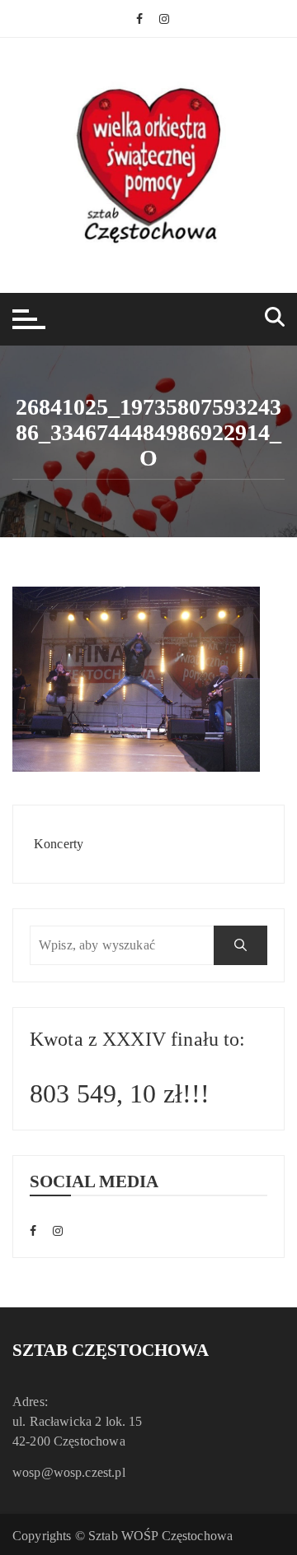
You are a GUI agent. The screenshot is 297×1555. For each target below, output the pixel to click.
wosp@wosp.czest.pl (68, 1472)
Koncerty (58, 844)
